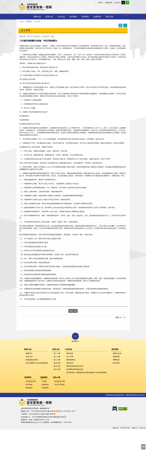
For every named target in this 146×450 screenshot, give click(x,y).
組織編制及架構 (32, 360)
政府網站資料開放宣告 (74, 369)
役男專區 (45, 388)
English (118, 2)
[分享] (127, 2)
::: (95, 2)
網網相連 (116, 360)
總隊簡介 (29, 353)
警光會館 (116, 363)
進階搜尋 (126, 15)
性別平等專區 (60, 384)
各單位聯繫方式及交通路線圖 (37, 363)
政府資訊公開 (60, 381)
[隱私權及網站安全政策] (135, 395)
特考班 (44, 381)
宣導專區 (85, 17)
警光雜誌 (29, 388)
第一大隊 (57, 353)
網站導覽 (109, 2)
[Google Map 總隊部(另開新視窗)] (59, 411)
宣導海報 (29, 384)
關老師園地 (70, 360)
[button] (75, 336)
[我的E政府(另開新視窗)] (115, 409)
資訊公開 (109, 17)
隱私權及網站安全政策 (74, 366)
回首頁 (100, 2)
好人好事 (69, 356)
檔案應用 (116, 356)
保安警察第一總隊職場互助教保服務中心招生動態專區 (86, 372)
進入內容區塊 (5, 1)
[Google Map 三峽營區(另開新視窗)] (54, 414)
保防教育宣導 (31, 381)
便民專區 (73, 17)
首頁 (21, 21)
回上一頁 (73, 311)
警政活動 (69, 353)
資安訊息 (69, 363)
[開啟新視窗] (120, 25)
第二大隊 (57, 356)
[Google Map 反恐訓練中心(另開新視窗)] (65, 417)
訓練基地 (45, 384)
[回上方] (143, 447)
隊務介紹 (37, 17)
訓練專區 (97, 17)
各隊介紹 (49, 17)
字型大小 (123, 2)
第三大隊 (57, 360)
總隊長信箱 (117, 353)
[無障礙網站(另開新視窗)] (122, 408)
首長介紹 (29, 356)
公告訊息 (61, 17)
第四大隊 (57, 363)
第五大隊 (57, 366)
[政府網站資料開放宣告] (115, 395)
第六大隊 (57, 369)
